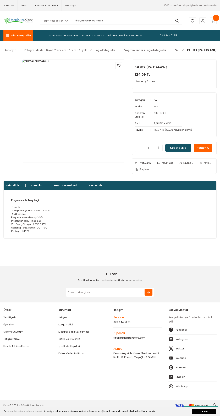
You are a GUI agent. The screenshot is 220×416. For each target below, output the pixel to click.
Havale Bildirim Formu (16, 346)
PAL (156, 100)
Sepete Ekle (178, 148)
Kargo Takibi (65, 324)
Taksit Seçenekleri (65, 185)
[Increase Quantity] (158, 148)
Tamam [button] (204, 411)
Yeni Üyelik (9, 317)
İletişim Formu (11, 339)
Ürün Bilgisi (13, 185)
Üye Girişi (8, 324)
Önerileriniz (95, 185)
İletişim (62, 317)
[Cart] (213, 20)
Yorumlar (37, 185)
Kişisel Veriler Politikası (71, 353)
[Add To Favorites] (118, 65)
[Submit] (148, 292)
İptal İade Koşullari (69, 346)
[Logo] (18, 21)
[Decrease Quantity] (139, 148)
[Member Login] (202, 20)
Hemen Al (203, 148)
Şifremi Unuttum (13, 331)
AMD (156, 106)
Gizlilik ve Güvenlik (69, 339)
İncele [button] (152, 411)
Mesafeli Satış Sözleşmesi (73, 331)
